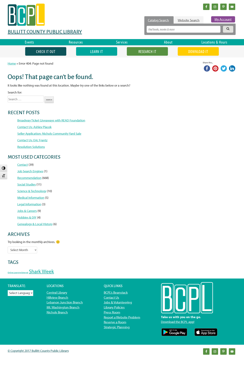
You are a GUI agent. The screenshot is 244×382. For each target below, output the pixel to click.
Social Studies (26, 184)
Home (12, 63)
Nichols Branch (57, 312)
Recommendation (29, 178)
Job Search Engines (30, 171)
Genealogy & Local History (35, 224)
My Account (223, 19)
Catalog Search (158, 20)
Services (122, 42)
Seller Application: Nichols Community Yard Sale (49, 133)
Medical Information (30, 198)
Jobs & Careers (27, 211)
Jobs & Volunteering (118, 302)
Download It (198, 51)
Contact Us (111, 297)
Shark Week (41, 271)
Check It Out (45, 51)
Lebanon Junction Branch (65, 302)
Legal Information (29, 204)
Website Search (189, 20)
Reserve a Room (115, 322)
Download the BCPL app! (177, 322)
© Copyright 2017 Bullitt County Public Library (38, 351)
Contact (22, 165)
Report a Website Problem (122, 317)
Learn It (96, 51)
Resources (76, 42)
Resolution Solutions (31, 147)
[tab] (159, 20)
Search (49, 100)
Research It (147, 51)
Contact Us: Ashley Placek (34, 127)
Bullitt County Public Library (45, 31)
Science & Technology (31, 191)
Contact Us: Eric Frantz (32, 140)
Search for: (15, 92)
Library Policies (114, 307)
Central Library (57, 292)
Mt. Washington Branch (63, 307)
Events (29, 42)
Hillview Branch (57, 297)
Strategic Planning (117, 327)
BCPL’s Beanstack (116, 292)
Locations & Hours (214, 42)
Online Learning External (18, 272)
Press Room (112, 312)
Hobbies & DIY (26, 217)
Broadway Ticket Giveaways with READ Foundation (51, 120)
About (168, 42)
